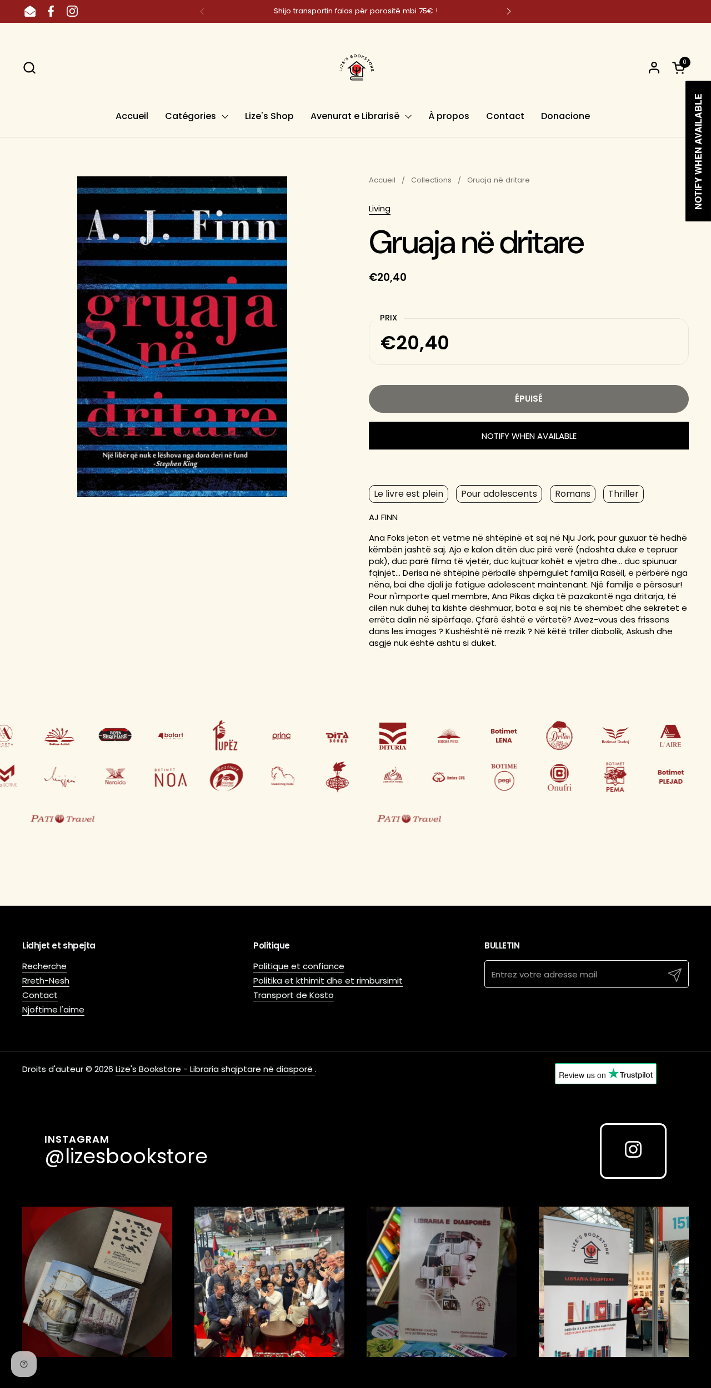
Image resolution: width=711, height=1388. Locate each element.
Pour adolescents (499, 493)
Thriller (623, 493)
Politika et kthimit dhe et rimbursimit (328, 980)
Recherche (44, 966)
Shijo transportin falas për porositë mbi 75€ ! (356, 11)
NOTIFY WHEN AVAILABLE (529, 436)
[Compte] (654, 68)
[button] (29, 68)
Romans (572, 493)
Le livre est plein (408, 493)
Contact (40, 995)
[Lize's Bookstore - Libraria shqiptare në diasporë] (355, 67)
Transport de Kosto (293, 995)
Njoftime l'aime (53, 1009)
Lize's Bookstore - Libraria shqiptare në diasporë (215, 1069)
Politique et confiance (298, 966)
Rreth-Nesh (45, 980)
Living (379, 208)
